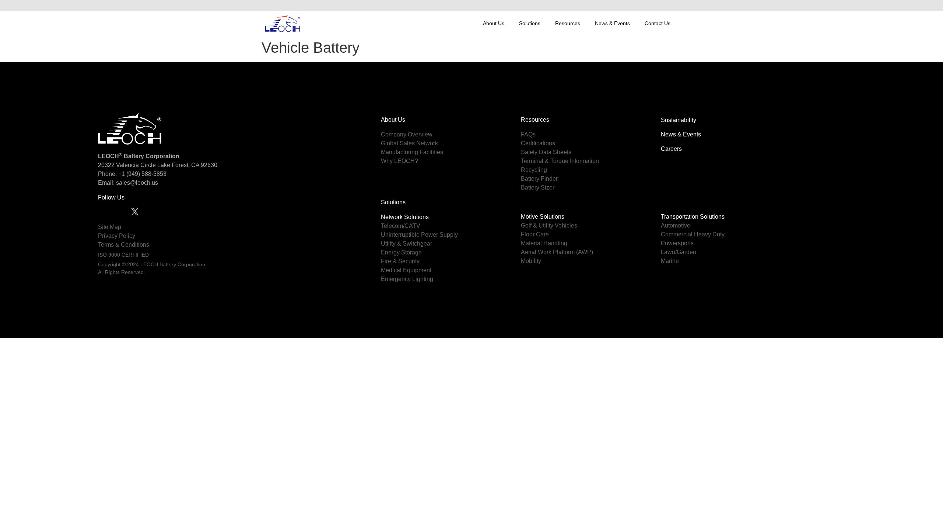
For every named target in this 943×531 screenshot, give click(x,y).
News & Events (612, 23)
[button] (670, 5)
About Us (493, 23)
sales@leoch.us (136, 183)
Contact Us (657, 23)
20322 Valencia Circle (127, 165)
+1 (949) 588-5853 (142, 174)
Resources (567, 23)
